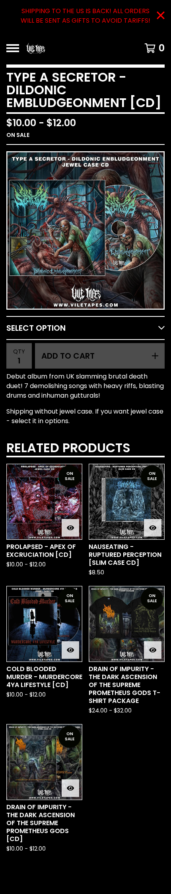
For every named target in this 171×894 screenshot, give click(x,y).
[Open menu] (12, 48)
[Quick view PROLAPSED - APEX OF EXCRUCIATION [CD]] (70, 528)
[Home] (74, 48)
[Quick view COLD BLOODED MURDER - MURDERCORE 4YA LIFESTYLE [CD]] (70, 650)
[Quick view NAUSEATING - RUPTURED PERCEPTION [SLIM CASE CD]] (152, 528)
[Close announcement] (161, 16)
